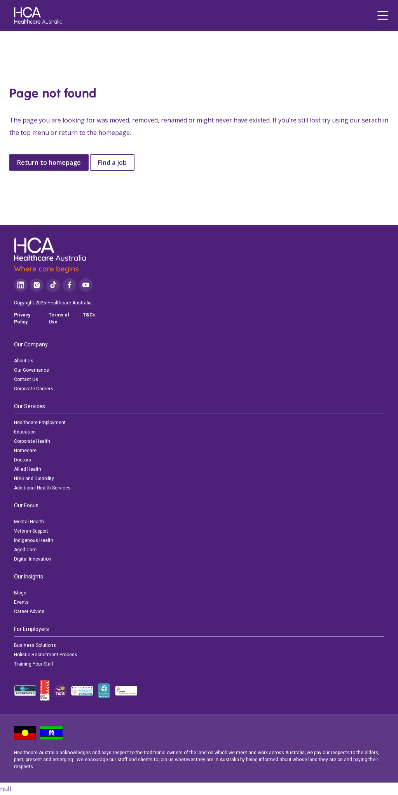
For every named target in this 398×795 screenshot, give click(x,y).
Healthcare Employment (40, 422)
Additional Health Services (42, 488)
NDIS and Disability (34, 478)
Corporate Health (32, 441)
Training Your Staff (34, 664)
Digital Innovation (32, 559)
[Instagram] (37, 285)
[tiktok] (53, 285)
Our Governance (31, 370)
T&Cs (89, 315)
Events (21, 602)
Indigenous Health (33, 540)
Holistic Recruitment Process (45, 654)
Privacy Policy (22, 318)
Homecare (25, 450)
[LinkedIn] (21, 285)
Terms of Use (59, 318)
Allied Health (27, 469)
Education (25, 432)
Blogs (20, 593)
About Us (23, 360)
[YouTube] (86, 285)
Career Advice (29, 611)
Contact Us (26, 379)
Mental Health (29, 521)
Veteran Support (31, 531)
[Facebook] (70, 285)
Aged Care (25, 549)
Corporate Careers (33, 388)
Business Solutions (35, 645)
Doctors (22, 460)
